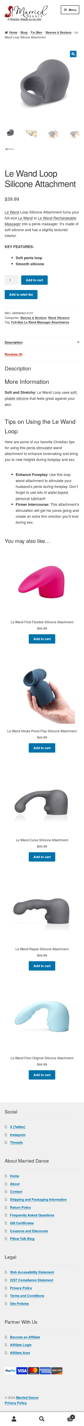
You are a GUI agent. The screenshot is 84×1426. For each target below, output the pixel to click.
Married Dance (27, 1397)
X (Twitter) (17, 1126)
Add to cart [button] (42, 638)
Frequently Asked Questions (32, 1215)
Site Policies (19, 1303)
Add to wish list (21, 294)
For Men (36, 32)
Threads (16, 1142)
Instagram (17, 1134)
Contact (16, 1191)
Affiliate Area (20, 1352)
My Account (14, 1419)
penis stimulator (39, 447)
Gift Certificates (22, 1223)
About (15, 1183)
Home (13, 32)
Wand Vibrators (59, 318)
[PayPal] (42, 1370)
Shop (24, 32)
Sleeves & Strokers (58, 32)
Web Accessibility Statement (32, 1272)
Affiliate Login (21, 1344)
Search (42, 1419)
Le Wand (12, 212)
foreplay (54, 459)
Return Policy (20, 1207)
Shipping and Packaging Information (38, 1199)
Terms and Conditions (27, 1295)
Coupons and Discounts (29, 1231)
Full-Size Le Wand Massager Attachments (40, 322)
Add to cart (34, 280)
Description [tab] (14, 342)
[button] (73, 54)
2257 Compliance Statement (31, 1280)
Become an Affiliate (25, 1337)
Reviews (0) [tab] (13, 354)
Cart (64, 1415)
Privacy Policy (21, 1288)
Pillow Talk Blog (22, 1238)
